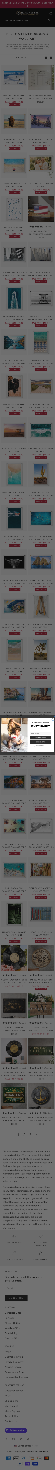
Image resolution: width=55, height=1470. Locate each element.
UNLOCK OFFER (41, 738)
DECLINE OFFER (40, 742)
